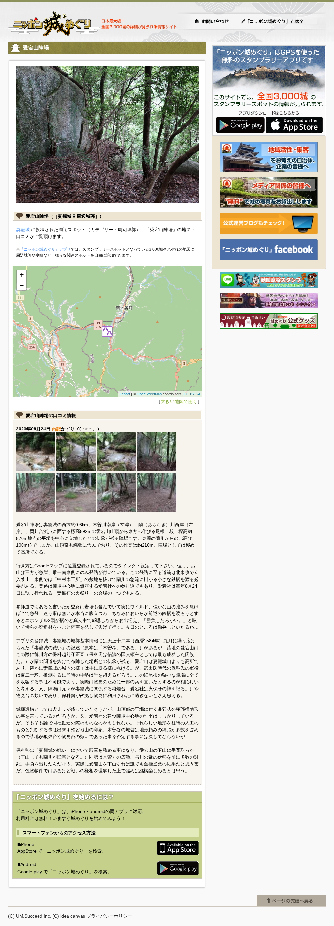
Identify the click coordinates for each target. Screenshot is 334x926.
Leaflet (125, 394)
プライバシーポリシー (109, 916)
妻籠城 (23, 229)
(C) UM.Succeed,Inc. (29, 916)
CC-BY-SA (192, 394)
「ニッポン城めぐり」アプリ (45, 249)
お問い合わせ (211, 21)
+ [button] (22, 275)
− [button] (22, 285)
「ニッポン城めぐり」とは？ (278, 21)
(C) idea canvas (69, 916)
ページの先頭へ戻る (291, 900)
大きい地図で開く (179, 401)
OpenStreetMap (149, 394)
